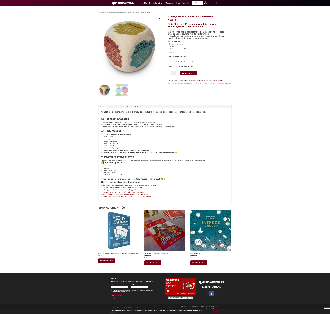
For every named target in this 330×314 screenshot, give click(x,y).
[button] (159, 18)
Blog (178, 3)
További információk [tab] (116, 107)
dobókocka (180, 83)
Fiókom (197, 3)
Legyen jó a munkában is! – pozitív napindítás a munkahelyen (124, 192)
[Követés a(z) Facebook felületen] (211, 293)
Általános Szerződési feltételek (208, 306)
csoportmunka (172, 83)
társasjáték (228, 83)
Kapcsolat (185, 3)
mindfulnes (206, 83)
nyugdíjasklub (220, 83)
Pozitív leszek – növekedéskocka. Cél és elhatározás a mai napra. (125, 194)
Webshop (169, 3)
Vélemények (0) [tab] (133, 107)
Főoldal (144, 3)
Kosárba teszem (188, 73)
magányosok (198, 83)
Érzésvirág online (155, 3)
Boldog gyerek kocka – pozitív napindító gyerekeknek (121, 190)
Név (112, 284)
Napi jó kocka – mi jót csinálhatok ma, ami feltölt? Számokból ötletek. (127, 196)
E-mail (132, 284)
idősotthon (191, 83)
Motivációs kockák (202, 80)
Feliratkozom (116, 295)
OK (216, 311)
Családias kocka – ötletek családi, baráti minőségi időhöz (122, 187)
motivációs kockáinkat (127, 182)
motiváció (213, 83)
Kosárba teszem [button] (106, 261)
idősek (185, 83)
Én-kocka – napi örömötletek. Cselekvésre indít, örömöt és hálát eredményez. (130, 185)
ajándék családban (218, 80)
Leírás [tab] (102, 107)
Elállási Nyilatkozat (193, 306)
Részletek (112, 312)
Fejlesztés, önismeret (113, 12)
